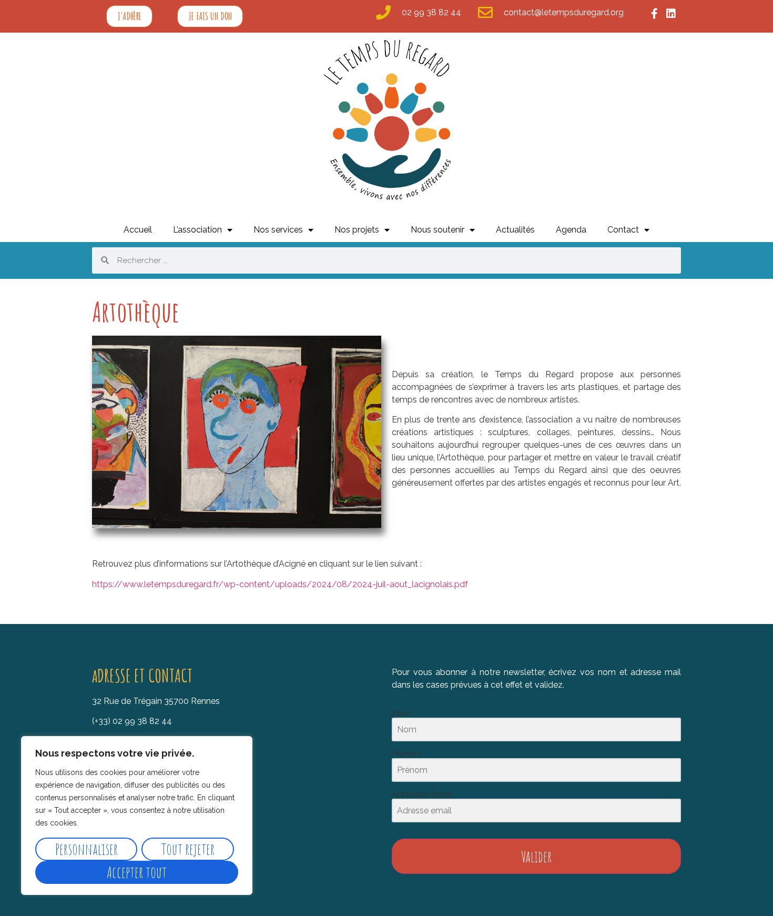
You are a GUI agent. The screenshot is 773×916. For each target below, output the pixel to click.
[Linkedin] (671, 13)
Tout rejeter (188, 849)
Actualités (515, 230)
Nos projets (356, 230)
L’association (197, 230)
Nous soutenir (437, 230)
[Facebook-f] (654, 13)
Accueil (138, 230)
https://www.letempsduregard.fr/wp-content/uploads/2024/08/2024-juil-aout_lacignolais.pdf (280, 584)
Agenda (571, 230)
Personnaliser (86, 849)
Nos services (278, 230)
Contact (623, 230)
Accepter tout (137, 872)
